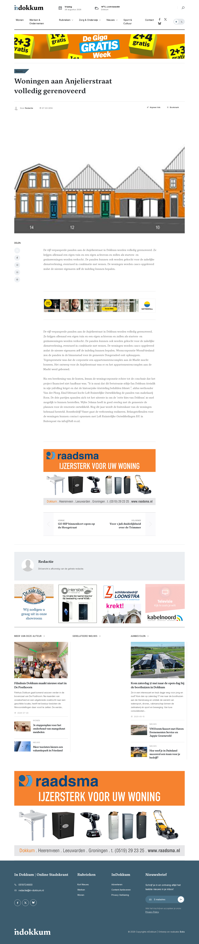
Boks (182, 931)
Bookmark (174, 107)
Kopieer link (154, 107)
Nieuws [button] (110, 19)
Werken (81, 889)
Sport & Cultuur (127, 21)
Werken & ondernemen (36, 21)
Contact (149, 19)
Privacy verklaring (120, 895)
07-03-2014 (47, 108)
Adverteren (116, 884)
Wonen (20, 19)
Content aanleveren (121, 889)
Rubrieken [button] (65, 19)
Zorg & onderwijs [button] (89, 19)
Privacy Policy (152, 912)
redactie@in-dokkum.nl (31, 890)
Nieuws (19, 71)
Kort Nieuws (83, 884)
